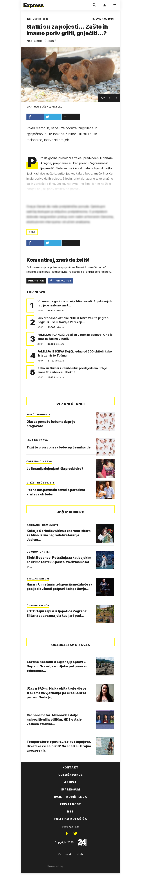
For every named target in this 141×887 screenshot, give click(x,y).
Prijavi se (36, 280)
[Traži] (94, 5)
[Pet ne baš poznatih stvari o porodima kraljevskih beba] (105, 490)
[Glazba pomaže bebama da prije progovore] (105, 421)
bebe (32, 232)
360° (40, 310)
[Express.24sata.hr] (33, 2)
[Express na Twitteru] (75, 833)
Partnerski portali (70, 854)
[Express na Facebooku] (66, 833)
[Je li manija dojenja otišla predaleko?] (105, 468)
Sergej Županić (45, 41)
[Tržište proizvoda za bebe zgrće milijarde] (105, 447)
